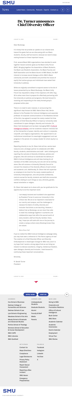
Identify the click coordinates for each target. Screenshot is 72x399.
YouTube (40, 356)
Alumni (33, 310)
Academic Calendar (56, 322)
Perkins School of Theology (17, 325)
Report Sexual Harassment (24, 366)
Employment (53, 333)
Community (31, 10)
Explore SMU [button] (66, 2)
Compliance (24, 353)
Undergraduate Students (36, 303)
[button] (67, 295)
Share (55, 39)
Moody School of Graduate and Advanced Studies (17, 320)
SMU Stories (53, 339)
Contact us (54, 10)
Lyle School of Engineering (17, 313)
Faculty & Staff (36, 313)
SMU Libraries (13, 336)
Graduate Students (38, 307)
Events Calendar (54, 330)
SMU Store (52, 319)
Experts (46, 10)
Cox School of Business (16, 302)
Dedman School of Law (16, 310)
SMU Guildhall (13, 339)
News (5, 9)
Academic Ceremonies (53, 326)
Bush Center (53, 315)
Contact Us (23, 347)
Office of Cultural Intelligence (55, 311)
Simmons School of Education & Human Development (18, 329)
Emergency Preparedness (24, 379)
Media (33, 316)
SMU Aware (24, 375)
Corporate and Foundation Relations (56, 306)
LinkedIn (40, 353)
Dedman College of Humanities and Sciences (17, 306)
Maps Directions (25, 350)
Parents (34, 319)
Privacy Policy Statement (24, 361)
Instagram (40, 350)
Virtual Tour (53, 336)
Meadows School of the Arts (18, 316)
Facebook (40, 347)
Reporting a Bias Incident (25, 371)
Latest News (21, 10)
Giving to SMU (54, 302)
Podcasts (39, 10)
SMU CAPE (12, 333)
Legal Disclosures (26, 356)
